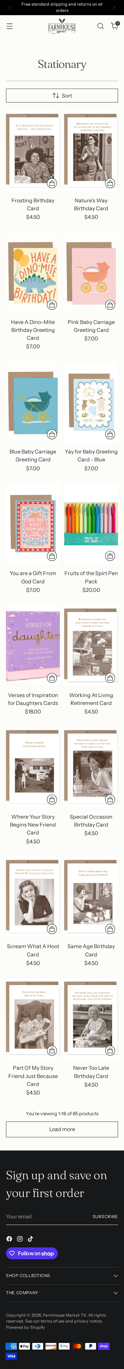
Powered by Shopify (25, 1327)
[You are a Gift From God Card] (33, 523)
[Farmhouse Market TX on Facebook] (10, 1240)
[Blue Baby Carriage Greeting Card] (33, 402)
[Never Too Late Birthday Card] (91, 1018)
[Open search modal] (100, 26)
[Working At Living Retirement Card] (91, 645)
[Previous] (10, 7)
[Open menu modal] (9, 26)
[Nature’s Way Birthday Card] (91, 150)
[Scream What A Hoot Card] (33, 897)
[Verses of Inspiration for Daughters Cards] (33, 645)
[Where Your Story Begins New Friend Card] (33, 767)
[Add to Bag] (52, 183)
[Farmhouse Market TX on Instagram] (20, 1240)
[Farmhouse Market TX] (62, 26)
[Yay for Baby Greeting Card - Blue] (91, 402)
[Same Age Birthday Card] (91, 897)
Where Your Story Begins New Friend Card (33, 824)
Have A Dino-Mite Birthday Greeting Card (33, 330)
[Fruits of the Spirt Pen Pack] (91, 523)
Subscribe (105, 1216)
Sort (67, 95)
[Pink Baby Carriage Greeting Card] (91, 272)
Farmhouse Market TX (64, 1315)
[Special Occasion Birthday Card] (91, 767)
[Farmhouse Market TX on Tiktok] (31, 1240)
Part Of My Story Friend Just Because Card (33, 1075)
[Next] (114, 7)
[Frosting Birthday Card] (33, 150)
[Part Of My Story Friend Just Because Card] (33, 1018)
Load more (62, 1129)
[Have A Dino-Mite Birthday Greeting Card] (33, 272)
